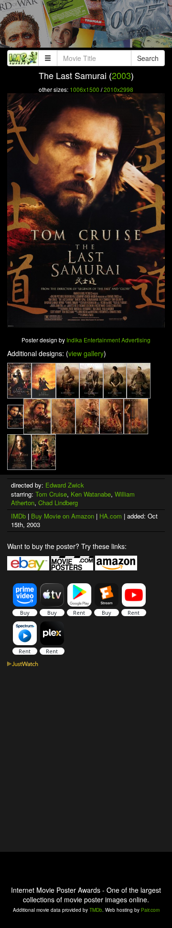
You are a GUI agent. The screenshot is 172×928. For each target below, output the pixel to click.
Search (148, 58)
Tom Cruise (51, 494)
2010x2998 (118, 89)
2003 (121, 75)
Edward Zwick (64, 484)
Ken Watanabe (91, 494)
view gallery (86, 353)
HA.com (110, 515)
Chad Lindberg (58, 502)
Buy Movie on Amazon (62, 515)
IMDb (18, 515)
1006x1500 (84, 89)
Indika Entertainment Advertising (108, 340)
